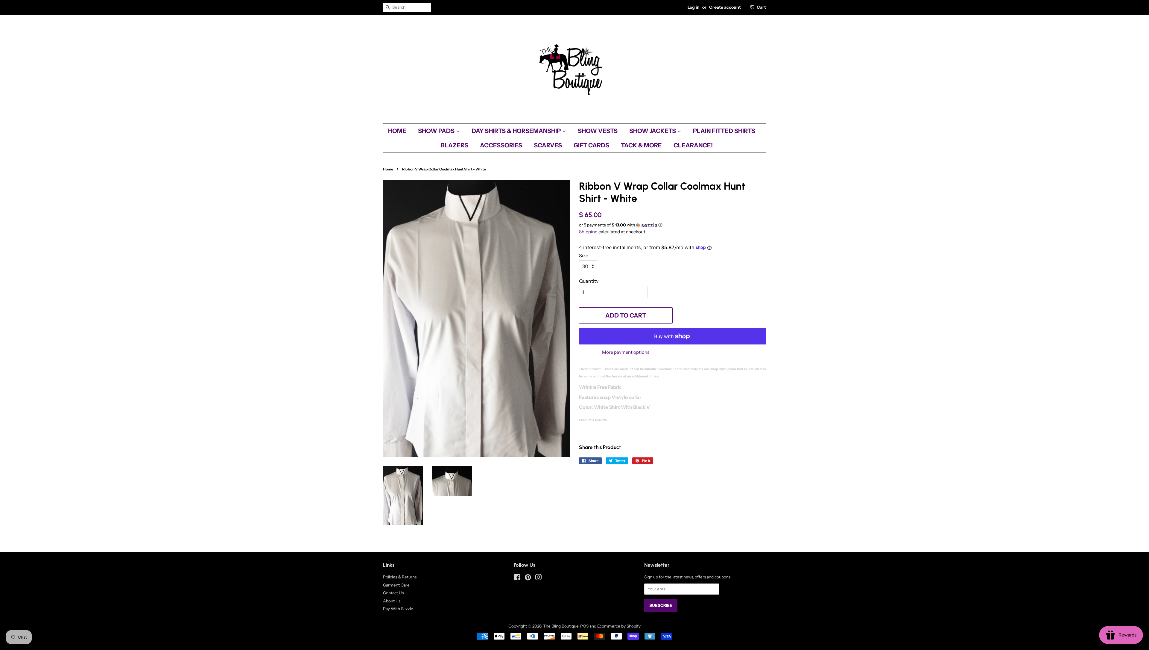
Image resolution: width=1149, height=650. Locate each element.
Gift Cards (591, 145)
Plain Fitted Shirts (724, 130)
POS (584, 626)
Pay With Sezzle (398, 608)
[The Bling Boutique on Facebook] (517, 578)
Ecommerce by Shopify (619, 626)
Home (397, 130)
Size (583, 256)
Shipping (588, 232)
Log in (694, 7)
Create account (725, 7)
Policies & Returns (400, 577)
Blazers (454, 145)
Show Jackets (653, 130)
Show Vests (598, 130)
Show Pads (437, 130)
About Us (391, 600)
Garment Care (396, 585)
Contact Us (393, 592)
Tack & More (641, 145)
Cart (761, 7)
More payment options (625, 352)
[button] (672, 225)
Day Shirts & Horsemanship (517, 130)
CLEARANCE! (693, 145)
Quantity (588, 281)
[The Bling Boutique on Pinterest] (528, 578)
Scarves (548, 145)
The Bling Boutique (560, 626)
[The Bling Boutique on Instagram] (538, 578)
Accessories (501, 145)
